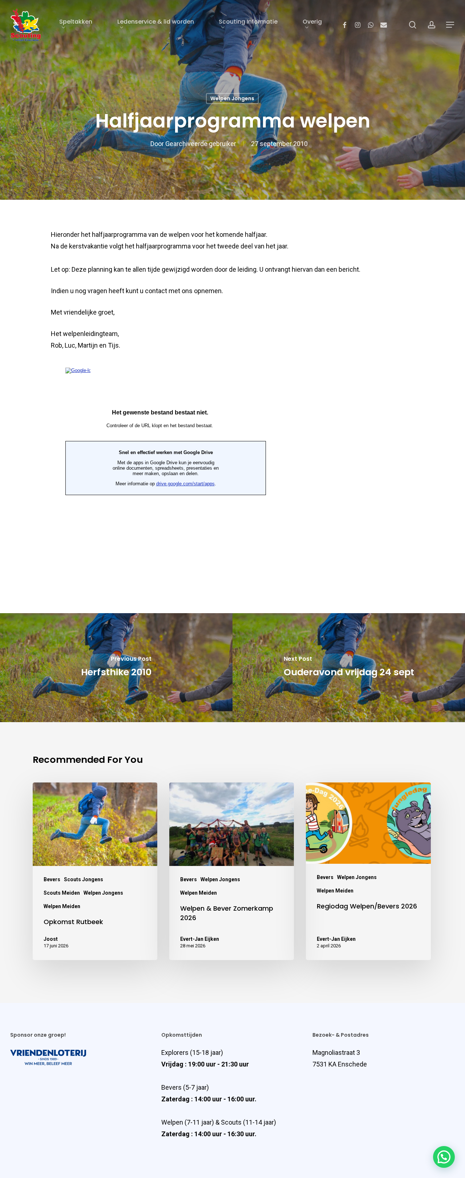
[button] (444, 1157)
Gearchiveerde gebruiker (200, 144)
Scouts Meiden (62, 893)
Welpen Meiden (62, 906)
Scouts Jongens (83, 879)
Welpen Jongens (232, 98)
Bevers (52, 879)
